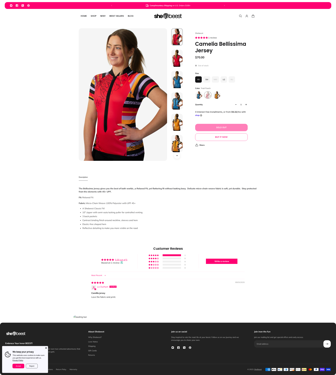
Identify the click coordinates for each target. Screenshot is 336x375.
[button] (201, 37)
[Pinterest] (28, 5)
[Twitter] (23, 5)
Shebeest (199, 33)
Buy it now (221, 137)
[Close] (46, 348)
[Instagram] (11, 5)
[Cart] (253, 16)
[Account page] (247, 16)
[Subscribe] (327, 344)
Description (83, 177)
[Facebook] (17, 5)
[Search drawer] (240, 16)
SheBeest (258, 369)
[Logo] (168, 16)
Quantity (199, 104)
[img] (97, 282)
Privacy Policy (18, 360)
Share (202, 145)
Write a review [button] (221, 261)
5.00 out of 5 (121, 259)
